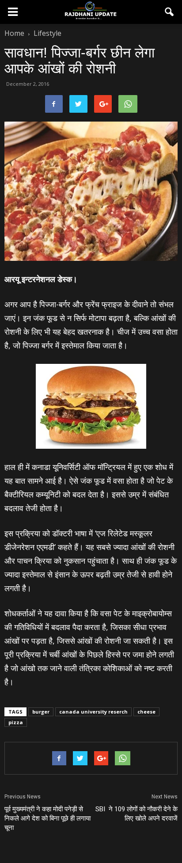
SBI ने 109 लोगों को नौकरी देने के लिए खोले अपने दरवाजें (136, 813)
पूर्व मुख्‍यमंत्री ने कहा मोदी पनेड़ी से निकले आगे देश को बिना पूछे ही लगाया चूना (47, 818)
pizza (15, 722)
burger (40, 711)
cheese (146, 711)
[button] (169, 12)
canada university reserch (93, 711)
